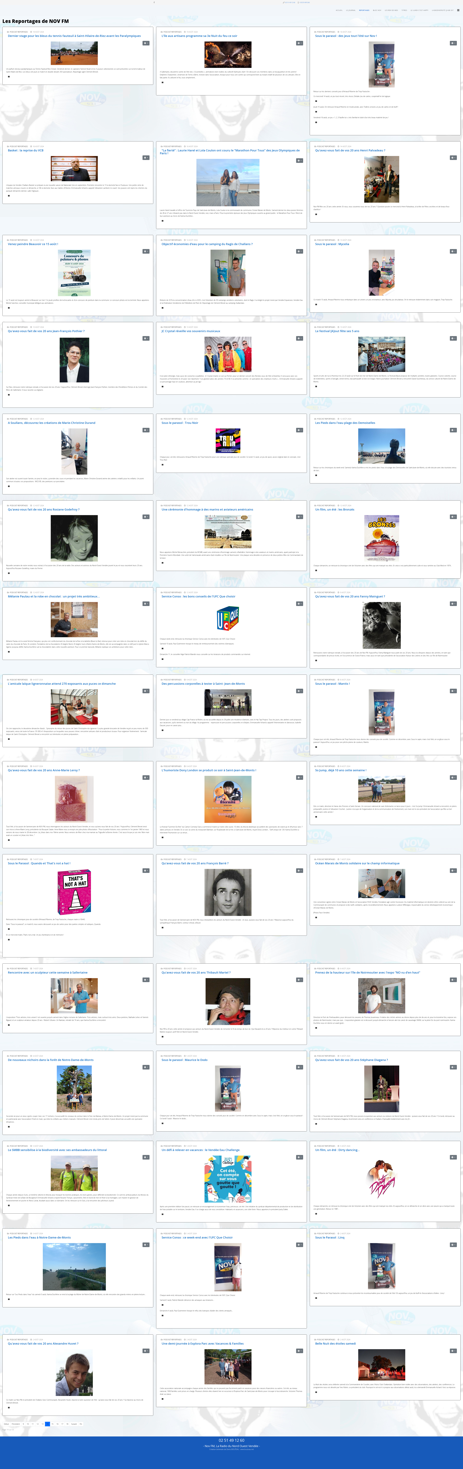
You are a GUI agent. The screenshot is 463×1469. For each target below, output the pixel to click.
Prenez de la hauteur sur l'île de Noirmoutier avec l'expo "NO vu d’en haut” (367, 972)
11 (33, 1424)
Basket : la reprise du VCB (25, 150)
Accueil (339, 10)
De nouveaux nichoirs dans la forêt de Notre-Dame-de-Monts (51, 1060)
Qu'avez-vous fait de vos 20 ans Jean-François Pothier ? (46, 331)
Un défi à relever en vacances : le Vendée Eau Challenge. (201, 1150)
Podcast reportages (19, 32)
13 (43, 1424)
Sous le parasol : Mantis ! (332, 684)
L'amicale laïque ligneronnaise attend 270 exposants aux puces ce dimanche (62, 684)
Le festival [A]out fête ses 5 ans (337, 331)
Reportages (364, 10)
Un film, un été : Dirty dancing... (337, 1150)
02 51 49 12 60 (290, 2)
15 (52, 1424)
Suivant (74, 1424)
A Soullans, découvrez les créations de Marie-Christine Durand (51, 423)
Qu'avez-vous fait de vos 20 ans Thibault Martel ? (196, 972)
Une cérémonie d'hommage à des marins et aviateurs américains (207, 509)
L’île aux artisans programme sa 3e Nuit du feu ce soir (199, 36)
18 (67, 1424)
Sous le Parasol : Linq (329, 1237)
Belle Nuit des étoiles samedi (335, 1343)
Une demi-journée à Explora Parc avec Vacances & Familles (203, 1343)
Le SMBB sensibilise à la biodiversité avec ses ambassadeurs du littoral (57, 1150)
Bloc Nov (377, 10)
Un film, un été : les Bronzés (334, 509)
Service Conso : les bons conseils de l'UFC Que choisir (198, 596)
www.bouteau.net (247, 1449)
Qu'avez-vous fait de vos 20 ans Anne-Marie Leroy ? (44, 770)
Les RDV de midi (391, 10)
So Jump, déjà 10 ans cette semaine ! (340, 770)
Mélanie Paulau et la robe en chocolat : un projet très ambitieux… (54, 596)
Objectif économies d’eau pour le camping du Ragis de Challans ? (207, 244)
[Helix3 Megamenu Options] (458, 10)
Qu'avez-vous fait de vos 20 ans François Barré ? (195, 863)
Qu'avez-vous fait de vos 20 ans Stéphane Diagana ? (351, 1060)
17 (62, 1424)
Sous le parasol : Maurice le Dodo (185, 1060)
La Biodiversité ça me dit (443, 10)
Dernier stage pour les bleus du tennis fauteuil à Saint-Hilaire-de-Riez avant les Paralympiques (74, 36)
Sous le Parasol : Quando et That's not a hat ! (39, 863)
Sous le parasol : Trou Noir (180, 423)
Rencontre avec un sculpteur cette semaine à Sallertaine (48, 972)
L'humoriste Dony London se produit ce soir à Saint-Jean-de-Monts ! (209, 770)
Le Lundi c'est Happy (419, 10)
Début (6, 1424)
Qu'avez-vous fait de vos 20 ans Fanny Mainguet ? (350, 596)
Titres (404, 10)
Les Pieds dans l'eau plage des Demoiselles (345, 423)
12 (38, 1424)
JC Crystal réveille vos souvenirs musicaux (191, 331)
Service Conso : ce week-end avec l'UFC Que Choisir (197, 1237)
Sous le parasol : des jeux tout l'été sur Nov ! (346, 36)
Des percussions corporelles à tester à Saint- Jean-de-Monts (203, 684)
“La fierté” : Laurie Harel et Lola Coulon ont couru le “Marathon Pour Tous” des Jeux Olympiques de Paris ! (230, 151)
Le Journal (351, 10)
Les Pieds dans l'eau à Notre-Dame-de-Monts (39, 1237)
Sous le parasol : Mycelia (332, 244)
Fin (81, 1424)
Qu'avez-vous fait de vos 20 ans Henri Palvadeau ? (350, 150)
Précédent (16, 1424)
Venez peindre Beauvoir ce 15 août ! (33, 244)
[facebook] (154, 2)
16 (57, 1424)
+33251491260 (305, 2)
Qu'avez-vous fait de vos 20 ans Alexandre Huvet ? (43, 1343)
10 (28, 1424)
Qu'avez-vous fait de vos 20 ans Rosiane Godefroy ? (43, 509)
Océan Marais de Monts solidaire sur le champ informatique (357, 863)
